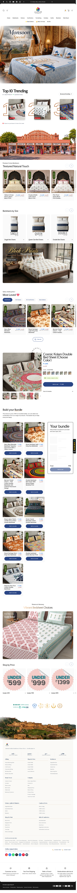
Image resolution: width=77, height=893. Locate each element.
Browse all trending (65, 94)
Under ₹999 (30, 764)
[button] (74, 446)
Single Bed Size (53, 762)
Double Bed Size (53, 764)
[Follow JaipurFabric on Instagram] (6, 854)
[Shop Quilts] (47, 148)
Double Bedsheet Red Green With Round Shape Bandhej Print (31, 482)
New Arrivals (63, 843)
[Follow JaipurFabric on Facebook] (9, 854)
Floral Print (7, 827)
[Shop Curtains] (39, 148)
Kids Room (41, 825)
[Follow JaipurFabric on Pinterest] (23, 854)
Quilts (6, 811)
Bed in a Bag (41, 806)
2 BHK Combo (42, 808)
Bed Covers (7, 787)
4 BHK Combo (42, 813)
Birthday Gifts (8, 771)
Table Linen (7, 790)
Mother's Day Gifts (9, 773)
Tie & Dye (7, 829)
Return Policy (30, 790)
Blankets (7, 813)
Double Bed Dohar (9, 808)
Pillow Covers (8, 785)
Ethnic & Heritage (9, 831)
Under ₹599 (30, 762)
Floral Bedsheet (62, 842)
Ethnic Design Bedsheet (16, 843)
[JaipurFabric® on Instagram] (10, 2)
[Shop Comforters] (30, 148)
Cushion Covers (8, 781)
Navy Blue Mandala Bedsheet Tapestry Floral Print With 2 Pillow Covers (9, 333)
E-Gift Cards (8, 767)
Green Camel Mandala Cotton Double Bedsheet (31, 520)
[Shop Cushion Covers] (56, 148)
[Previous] (24, 2)
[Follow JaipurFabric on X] (16, 854)
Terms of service (6, 887)
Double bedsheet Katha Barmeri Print (32, 554)
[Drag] (38, 635)
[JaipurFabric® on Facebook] (3, 2)
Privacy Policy (31, 792)
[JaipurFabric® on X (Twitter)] (7, 2)
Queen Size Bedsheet (53, 842)
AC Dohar (41, 840)
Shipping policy (20, 887)
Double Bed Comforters (44, 829)
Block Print (7, 820)
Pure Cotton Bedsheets (22, 840)
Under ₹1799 (30, 769)
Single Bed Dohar (8, 806)
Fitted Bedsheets (54, 773)
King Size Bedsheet (43, 842)
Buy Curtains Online (13, 842)
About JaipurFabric (32, 781)
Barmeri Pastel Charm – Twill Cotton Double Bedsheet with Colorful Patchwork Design (10, 484)
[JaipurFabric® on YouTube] (13, 2)
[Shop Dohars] (21, 148)
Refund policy (35, 887)
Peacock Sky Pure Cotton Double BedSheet (10, 587)
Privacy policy (13, 887)
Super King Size (53, 771)
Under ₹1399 (30, 767)
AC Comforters (35, 842)
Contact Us (30, 783)
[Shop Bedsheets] (12, 148)
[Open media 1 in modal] (22, 372)
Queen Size (52, 767)
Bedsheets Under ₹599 (10, 840)
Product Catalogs (31, 794)
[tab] (7, 300)
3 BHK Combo (42, 811)
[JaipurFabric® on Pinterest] (16, 2)
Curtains (7, 783)
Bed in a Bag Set (34, 843)
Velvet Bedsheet (26, 843)
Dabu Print (7, 825)
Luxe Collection (31, 771)
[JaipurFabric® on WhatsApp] (20, 2)
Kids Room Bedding (44, 843)
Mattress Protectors (9, 792)
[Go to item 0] (6, 396)
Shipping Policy (31, 787)
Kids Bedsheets (42, 820)
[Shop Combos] (65, 148)
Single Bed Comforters (44, 827)
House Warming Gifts (9, 762)
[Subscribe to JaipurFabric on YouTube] (26, 854)
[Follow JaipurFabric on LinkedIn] (20, 854)
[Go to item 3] (22, 396)
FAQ (28, 785)
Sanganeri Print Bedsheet (24, 842)
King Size (52, 769)
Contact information (28, 887)
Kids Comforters (42, 822)
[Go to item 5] (38, 396)
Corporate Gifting (9, 769)
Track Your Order (31, 796)
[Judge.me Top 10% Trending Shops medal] (59, 705)
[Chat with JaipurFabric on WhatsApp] (13, 854)
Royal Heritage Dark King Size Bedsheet (10, 554)
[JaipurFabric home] (7, 745)
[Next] (52, 2)
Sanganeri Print (8, 822)
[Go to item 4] (30, 396)
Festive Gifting (8, 764)
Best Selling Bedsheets (54, 843)
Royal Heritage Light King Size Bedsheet (33, 330)
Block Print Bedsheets (32, 840)
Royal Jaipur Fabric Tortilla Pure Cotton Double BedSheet (10, 520)
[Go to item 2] (14, 396)
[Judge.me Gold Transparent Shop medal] (40, 705)
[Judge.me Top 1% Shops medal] (53, 705)
